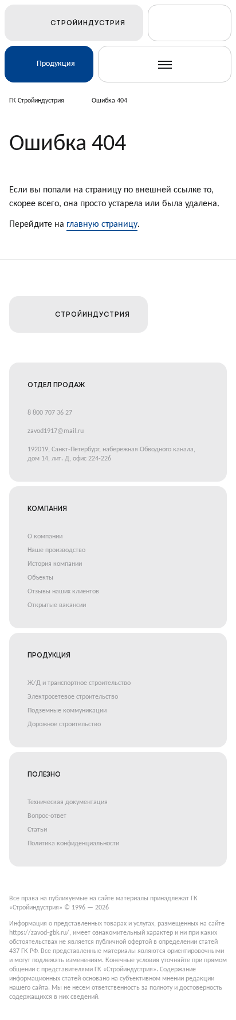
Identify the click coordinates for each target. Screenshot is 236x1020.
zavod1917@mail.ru (55, 431)
